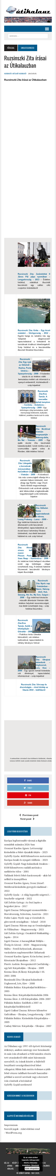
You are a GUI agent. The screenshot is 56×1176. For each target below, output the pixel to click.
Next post (25, 819)
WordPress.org (14, 1132)
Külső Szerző (19, 73)
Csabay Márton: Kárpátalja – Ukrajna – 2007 (28, 1026)
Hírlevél (10, 1168)
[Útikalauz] (28, 9)
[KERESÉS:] (28, 35)
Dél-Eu (6, 1163)
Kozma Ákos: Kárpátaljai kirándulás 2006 (26, 995)
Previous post (30, 815)
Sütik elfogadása (32, 1168)
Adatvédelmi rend (30, 1129)
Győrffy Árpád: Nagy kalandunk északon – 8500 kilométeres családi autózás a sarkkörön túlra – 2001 (26, 867)
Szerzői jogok (11, 1129)
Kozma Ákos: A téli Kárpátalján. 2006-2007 (27, 999)
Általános (46, 1165)
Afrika (9, 1165)
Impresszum (11, 1125)
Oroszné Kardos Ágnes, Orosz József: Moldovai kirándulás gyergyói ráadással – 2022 (26, 886)
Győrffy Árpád (24, 1173)
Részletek (35, 1165)
